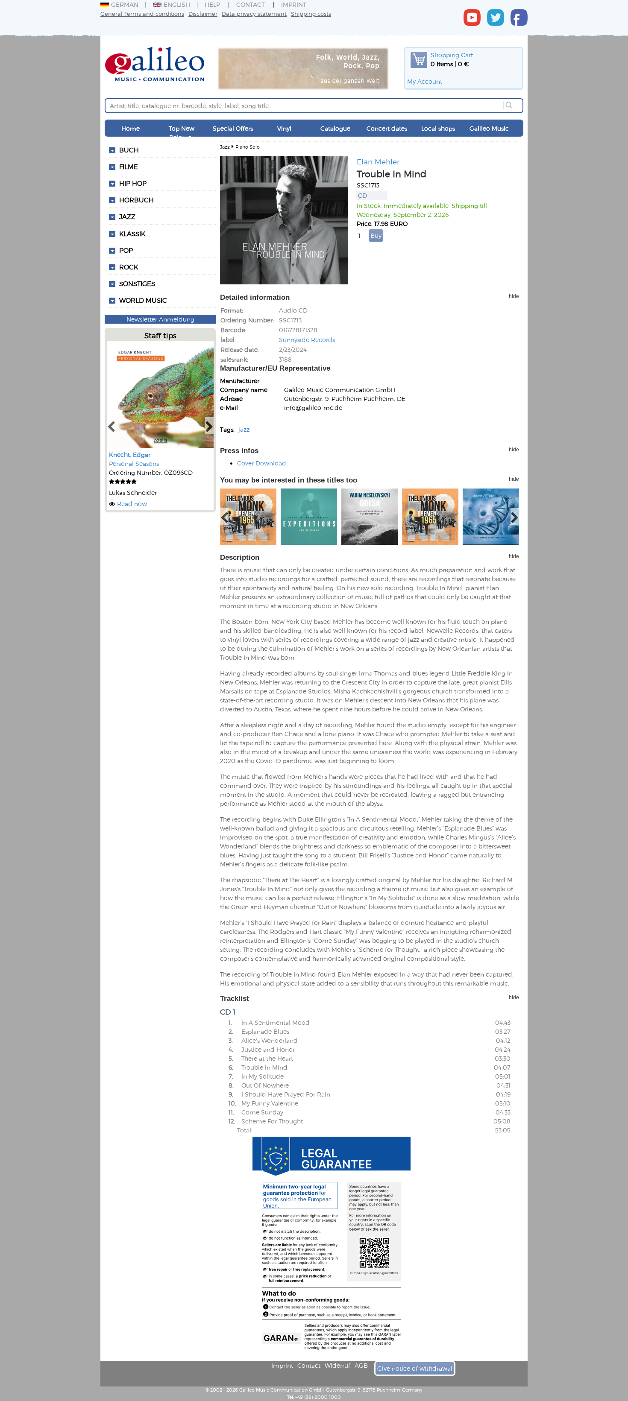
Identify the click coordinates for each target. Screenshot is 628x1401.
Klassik (132, 233)
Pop (126, 250)
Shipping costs (311, 13)
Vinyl (284, 128)
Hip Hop (133, 183)
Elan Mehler (378, 161)
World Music (143, 300)
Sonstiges (137, 283)
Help (212, 4)
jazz (243, 429)
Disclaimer (202, 13)
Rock (128, 267)
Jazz (127, 216)
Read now (132, 503)
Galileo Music (489, 128)
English (177, 4)
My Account (424, 81)
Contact (250, 4)
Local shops (438, 128)
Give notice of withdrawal (414, 1368)
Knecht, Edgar (129, 454)
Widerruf (337, 1365)
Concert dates (387, 128)
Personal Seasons (134, 463)
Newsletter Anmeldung (160, 319)
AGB (361, 1365)
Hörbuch (136, 200)
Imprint (293, 4)
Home (130, 128)
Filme (128, 166)
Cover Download (261, 463)
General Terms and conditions (142, 13)
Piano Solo (247, 146)
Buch (129, 150)
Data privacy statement (254, 13)
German (124, 4)
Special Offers (233, 128)
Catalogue (335, 128)
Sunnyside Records (307, 339)
